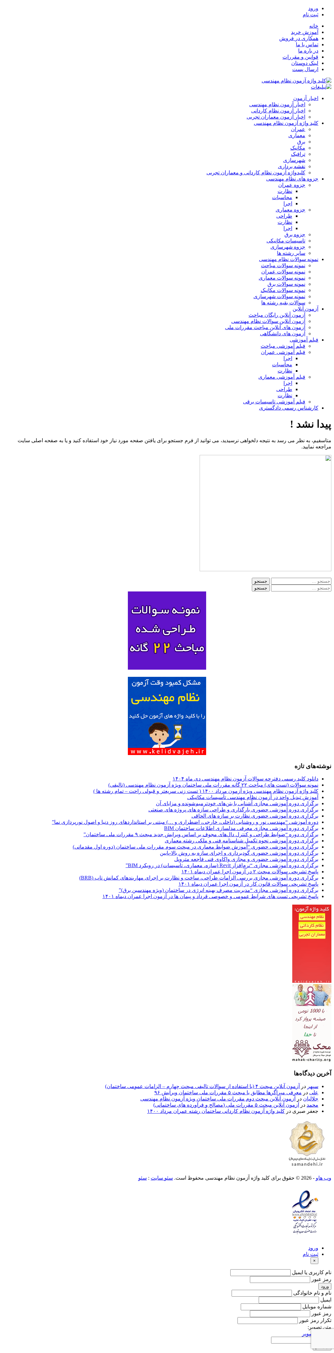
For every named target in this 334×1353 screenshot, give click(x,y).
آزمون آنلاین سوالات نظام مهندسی (268, 321)
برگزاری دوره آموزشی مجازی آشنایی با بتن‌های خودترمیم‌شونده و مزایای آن (237, 803)
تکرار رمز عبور (315, 1320)
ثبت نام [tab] (310, 1254)
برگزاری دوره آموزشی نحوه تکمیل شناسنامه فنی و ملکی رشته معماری (241, 840)
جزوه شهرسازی (287, 247)
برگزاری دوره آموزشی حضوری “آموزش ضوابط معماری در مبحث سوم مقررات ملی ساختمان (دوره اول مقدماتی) (195, 847)
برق (301, 141)
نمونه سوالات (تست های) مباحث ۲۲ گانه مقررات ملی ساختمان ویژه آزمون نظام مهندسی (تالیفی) (213, 785)
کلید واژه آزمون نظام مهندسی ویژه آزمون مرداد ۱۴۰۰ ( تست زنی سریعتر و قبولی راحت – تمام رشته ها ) (205, 791)
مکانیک (297, 148)
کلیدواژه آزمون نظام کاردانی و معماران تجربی (255, 172)
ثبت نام (310, 14)
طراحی (284, 216)
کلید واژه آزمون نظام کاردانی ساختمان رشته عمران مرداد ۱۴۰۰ (216, 1111)
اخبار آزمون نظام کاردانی (278, 110)
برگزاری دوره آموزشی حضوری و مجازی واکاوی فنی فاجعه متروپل (246, 859)
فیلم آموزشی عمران (283, 352)
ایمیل (325, 1299)
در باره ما (308, 50)
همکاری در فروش (298, 38)
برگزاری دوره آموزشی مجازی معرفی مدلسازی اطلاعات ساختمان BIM (241, 828)
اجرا (287, 203)
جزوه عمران (291, 185)
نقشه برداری (291, 166)
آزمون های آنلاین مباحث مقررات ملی (265, 327)
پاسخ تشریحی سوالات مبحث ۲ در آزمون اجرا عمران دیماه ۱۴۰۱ (249, 871)
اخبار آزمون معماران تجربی (276, 117)
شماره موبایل (316, 1306)
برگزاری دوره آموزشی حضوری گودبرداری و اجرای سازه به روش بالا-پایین (239, 853)
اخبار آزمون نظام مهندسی (277, 104)
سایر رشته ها (291, 253)
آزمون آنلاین (305, 309)
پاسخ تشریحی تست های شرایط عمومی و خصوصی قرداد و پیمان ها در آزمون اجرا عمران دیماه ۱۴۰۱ (210, 896)
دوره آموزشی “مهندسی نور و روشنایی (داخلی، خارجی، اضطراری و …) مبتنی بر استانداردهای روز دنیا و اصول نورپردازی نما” (185, 822)
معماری (296, 135)
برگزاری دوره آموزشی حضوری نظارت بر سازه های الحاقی (254, 816)
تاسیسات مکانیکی (285, 240)
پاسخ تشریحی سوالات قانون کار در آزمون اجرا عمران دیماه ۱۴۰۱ (248, 884)
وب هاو (323, 1178)
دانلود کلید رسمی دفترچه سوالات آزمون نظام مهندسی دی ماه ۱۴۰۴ (245, 778)
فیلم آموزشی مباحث (283, 346)
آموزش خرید (304, 32)
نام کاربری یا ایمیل (311, 1272)
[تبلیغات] (321, 87)
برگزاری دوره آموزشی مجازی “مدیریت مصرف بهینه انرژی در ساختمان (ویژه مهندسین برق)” (218, 890)
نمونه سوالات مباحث (283, 265)
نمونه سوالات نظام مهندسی (288, 259)
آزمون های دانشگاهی (282, 333)
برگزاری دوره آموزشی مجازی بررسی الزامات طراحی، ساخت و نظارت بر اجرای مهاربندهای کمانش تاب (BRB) (198, 877)
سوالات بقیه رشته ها (283, 302)
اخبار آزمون (305, 98)
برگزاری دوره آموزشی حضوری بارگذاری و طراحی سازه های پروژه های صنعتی (233, 809)
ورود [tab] (313, 1248)
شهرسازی (294, 160)
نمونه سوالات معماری (282, 278)
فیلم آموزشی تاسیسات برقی (274, 401)
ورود (313, 8)
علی (313, 1092)
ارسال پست (305, 69)
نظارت (285, 191)
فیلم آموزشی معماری (281, 377)
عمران (298, 129)
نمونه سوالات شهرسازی (279, 296)
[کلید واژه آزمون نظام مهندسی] (296, 80)
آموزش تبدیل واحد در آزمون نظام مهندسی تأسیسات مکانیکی (252, 797)
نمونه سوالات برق (286, 284)
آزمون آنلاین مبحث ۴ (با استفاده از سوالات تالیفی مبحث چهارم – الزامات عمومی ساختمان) (202, 1086)
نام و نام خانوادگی (312, 1293)
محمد (312, 1105)
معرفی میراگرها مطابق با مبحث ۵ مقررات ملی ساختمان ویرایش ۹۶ (228, 1092)
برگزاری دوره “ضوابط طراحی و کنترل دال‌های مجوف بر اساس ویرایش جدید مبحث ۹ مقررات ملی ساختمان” (201, 834)
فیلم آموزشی (304, 339)
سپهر (312, 1086)
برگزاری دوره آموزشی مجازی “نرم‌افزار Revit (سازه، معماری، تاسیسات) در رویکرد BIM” (222, 865)
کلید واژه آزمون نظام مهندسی (286, 123)
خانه (313, 26)
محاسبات (282, 197)
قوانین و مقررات (300, 57)
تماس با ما (307, 44)
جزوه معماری (290, 209)
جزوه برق (294, 234)
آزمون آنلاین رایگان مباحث (277, 315)
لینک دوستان (304, 63)
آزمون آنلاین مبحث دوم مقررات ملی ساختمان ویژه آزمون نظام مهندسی (218, 1098)
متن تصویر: (319, 1327)
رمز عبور (321, 1279)
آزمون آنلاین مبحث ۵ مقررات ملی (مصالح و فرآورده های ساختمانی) (226, 1105)
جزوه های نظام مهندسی (292, 179)
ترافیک (298, 154)
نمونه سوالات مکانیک (283, 290)
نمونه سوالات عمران (283, 271)
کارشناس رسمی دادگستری (288, 408)
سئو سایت (162, 1178)
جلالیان (310, 1098)
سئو (142, 1178)
